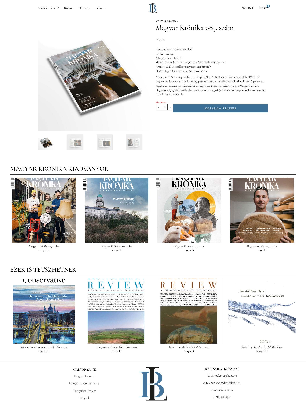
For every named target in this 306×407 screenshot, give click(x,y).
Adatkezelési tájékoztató (222, 376)
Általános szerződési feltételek (221, 383)
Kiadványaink (46, 8)
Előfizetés (84, 8)
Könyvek (84, 398)
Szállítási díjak (222, 397)
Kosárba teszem (220, 108)
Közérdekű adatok (221, 390)
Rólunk (68, 8)
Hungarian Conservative (84, 383)
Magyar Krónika (167, 21)
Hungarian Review (84, 391)
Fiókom (100, 8)
